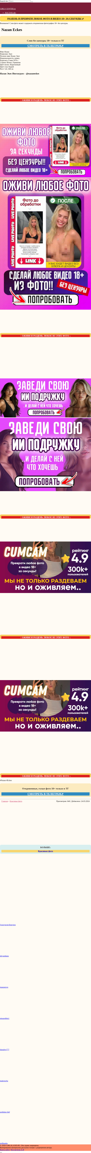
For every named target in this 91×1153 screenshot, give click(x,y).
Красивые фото (45, 851)
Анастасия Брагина (8, 925)
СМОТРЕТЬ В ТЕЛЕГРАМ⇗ (45, 45)
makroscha (4, 1081)
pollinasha (4, 1143)
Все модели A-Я (17, 1150)
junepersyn (4, 987)
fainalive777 (4, 1050)
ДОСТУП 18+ (10, 13)
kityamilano (4, 956)
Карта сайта (5, 1150)
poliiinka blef (5, 1112)
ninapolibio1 (4, 1018)
